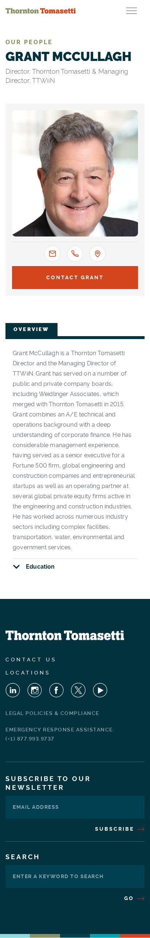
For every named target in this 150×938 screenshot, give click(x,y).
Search (22, 857)
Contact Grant (75, 277)
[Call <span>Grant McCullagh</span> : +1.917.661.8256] (75, 254)
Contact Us (31, 659)
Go (130, 898)
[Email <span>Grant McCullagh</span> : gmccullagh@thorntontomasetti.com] (52, 254)
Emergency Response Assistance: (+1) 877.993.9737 (59, 734)
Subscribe (115, 829)
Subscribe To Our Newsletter (48, 783)
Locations (28, 673)
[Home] (40, 11)
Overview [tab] (31, 329)
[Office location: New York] (98, 254)
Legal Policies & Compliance (52, 713)
